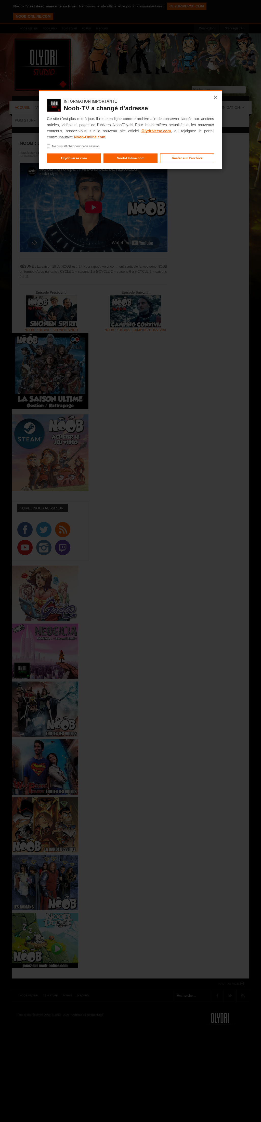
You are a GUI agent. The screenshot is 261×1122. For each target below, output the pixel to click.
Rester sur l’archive (187, 158)
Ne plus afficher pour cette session (76, 146)
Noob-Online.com (89, 137)
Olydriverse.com (156, 131)
